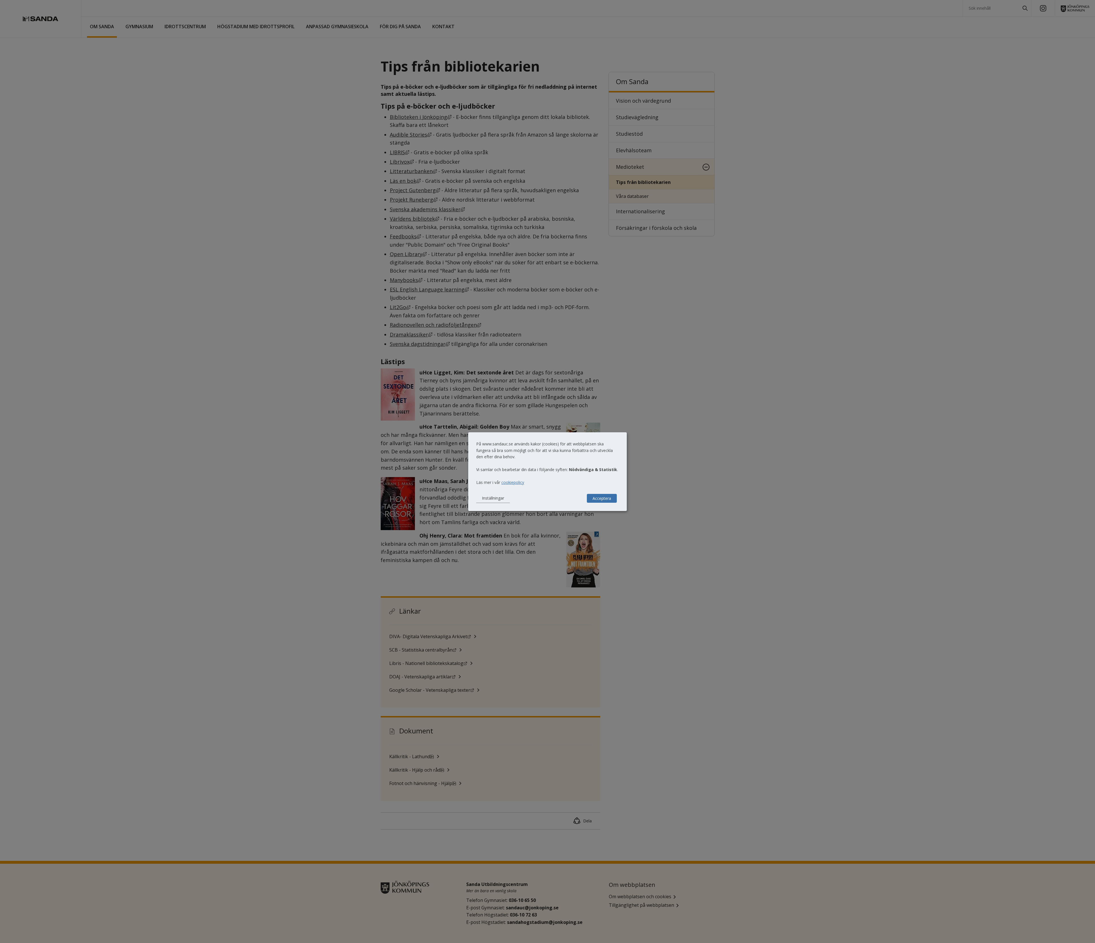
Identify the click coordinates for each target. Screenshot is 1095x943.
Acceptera (602, 498)
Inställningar (493, 498)
